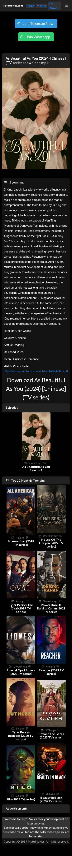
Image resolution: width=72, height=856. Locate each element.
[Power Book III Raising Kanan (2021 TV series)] (51, 597)
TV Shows (53, 6)
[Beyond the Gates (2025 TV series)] (51, 726)
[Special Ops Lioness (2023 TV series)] (21, 662)
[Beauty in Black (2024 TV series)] (51, 790)
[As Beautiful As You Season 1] (36, 459)
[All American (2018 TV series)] (21, 533)
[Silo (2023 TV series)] (21, 791)
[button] (66, 5)
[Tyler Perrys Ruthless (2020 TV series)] (21, 724)
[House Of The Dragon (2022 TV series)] (51, 532)
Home (30, 5)
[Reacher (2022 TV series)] (51, 662)
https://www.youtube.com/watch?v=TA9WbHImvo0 (36, 371)
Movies (41, 5)
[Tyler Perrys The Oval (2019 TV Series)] (21, 597)
